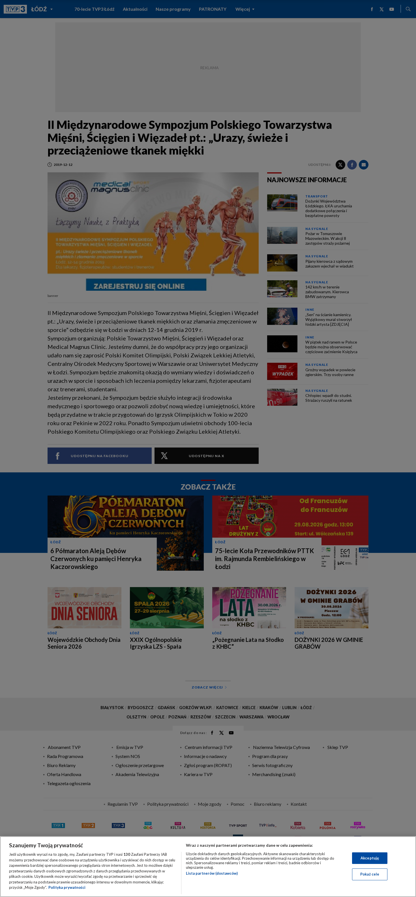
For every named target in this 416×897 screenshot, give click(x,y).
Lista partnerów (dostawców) (212, 873)
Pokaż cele (369, 874)
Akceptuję (370, 858)
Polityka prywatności (66, 887)
